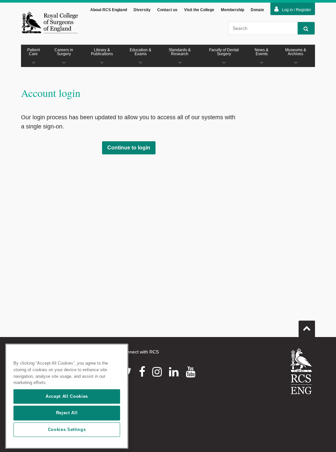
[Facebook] (142, 372)
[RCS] (301, 371)
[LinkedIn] (173, 372)
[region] (66, 396)
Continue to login (128, 147)
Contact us (167, 10)
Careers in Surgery (63, 52)
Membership (232, 10)
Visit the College (199, 10)
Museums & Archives (295, 52)
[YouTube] (190, 372)
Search (306, 28)
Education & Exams (140, 52)
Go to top (307, 329)
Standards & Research (180, 52)
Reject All (67, 412)
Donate (257, 10)
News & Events (261, 52)
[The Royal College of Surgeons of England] (49, 22)
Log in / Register (296, 10)
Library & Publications (102, 52)
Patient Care (33, 52)
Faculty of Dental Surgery (224, 52)
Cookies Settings (67, 429)
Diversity (142, 10)
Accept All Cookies (67, 396)
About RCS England (108, 10)
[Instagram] (157, 372)
